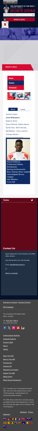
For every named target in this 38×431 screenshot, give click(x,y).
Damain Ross (10, 128)
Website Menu (19, 19)
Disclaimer (23, 412)
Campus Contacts (24, 302)
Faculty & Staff (8, 342)
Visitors (5, 349)
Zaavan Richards (11, 124)
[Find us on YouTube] (18, 329)
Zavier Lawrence (22, 131)
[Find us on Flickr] (13, 329)
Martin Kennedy (21, 128)
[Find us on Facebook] (4, 329)
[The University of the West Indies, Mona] (19, 8)
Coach (22, 109)
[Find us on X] (9, 329)
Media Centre (7, 377)
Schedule (13, 87)
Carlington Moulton (12, 134)
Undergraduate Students (11, 335)
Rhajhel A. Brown (11, 121)
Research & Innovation (10, 370)
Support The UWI (9, 373)
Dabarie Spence (23, 124)
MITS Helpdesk (8, 307)
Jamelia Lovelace (11, 114)
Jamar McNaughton (13, 118)
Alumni (5, 346)
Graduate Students (9, 339)
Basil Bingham (10, 131)
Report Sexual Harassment (12, 380)
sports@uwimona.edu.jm (17, 265)
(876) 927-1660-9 (12, 321)
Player (13, 109)
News (11, 78)
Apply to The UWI (9, 359)
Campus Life (7, 366)
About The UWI (8, 356)
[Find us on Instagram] (22, 329)
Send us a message (11, 273)
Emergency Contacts (10, 302)
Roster (11, 83)
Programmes (7, 363)
